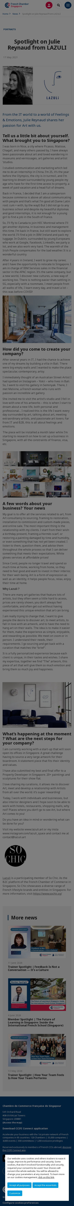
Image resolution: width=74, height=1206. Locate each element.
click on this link (46, 1177)
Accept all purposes (19, 1185)
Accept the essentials (45, 1185)
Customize (14, 1193)
